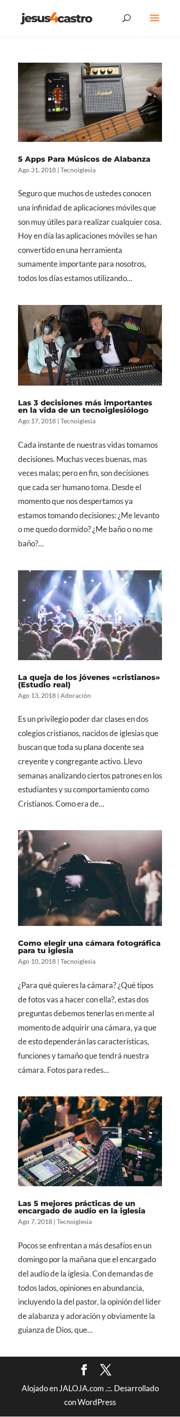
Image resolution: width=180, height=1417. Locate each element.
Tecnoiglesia (78, 170)
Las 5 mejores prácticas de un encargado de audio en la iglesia (81, 1207)
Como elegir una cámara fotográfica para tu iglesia (89, 947)
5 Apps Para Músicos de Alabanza (84, 159)
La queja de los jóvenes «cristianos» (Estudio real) (89, 681)
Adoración (75, 695)
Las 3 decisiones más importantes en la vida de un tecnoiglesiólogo (85, 406)
